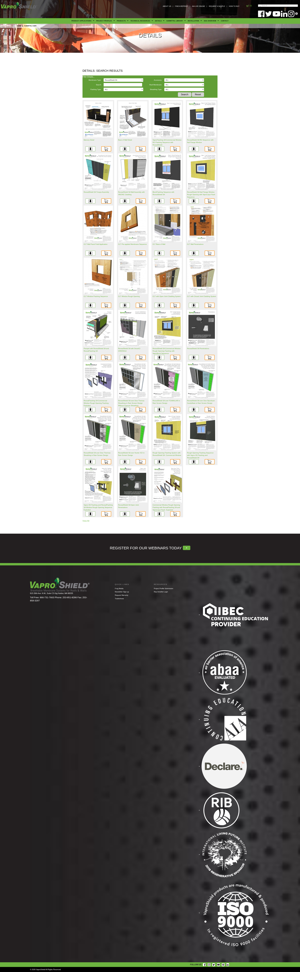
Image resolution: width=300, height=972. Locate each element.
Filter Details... (88, 77)
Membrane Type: (95, 80)
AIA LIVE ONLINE (198, 6)
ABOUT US (167, 6)
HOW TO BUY (234, 6)
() (250, 6)
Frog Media (119, 588)
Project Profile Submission (163, 588)
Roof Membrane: (155, 85)
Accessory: (158, 80)
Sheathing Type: (156, 89)
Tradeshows (119, 598)
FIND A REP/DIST (181, 6)
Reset (198, 94)
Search (98, 85)
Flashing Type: (95, 89)
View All (85, 521)
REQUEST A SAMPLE (217, 6)
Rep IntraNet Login (161, 592)
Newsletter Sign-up (122, 592)
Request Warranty (121, 595)
